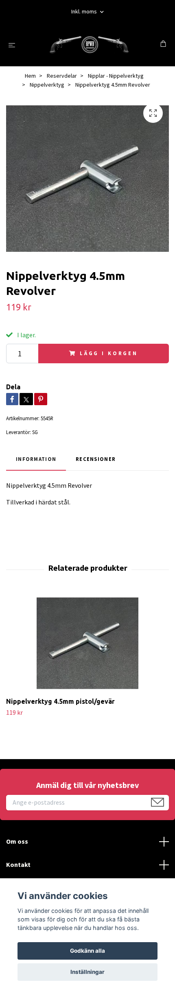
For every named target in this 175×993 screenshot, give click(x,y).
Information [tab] (36, 459)
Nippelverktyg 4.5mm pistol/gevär (60, 701)
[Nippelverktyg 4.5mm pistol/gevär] (87, 643)
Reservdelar (62, 75)
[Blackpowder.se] (89, 44)
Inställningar (87, 972)
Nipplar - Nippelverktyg (116, 75)
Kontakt (18, 864)
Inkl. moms (84, 11)
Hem (30, 75)
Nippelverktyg (47, 84)
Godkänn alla (87, 950)
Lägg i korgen (109, 353)
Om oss (17, 841)
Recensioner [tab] (96, 459)
